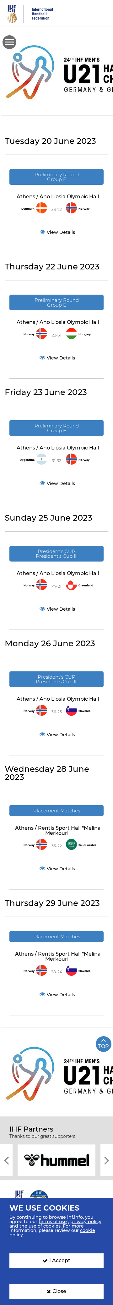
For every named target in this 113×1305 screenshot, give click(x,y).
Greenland (85, 585)
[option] (59, 1160)
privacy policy (85, 1221)
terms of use (53, 1221)
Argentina (27, 459)
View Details (61, 232)
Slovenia (84, 711)
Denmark (28, 208)
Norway (83, 208)
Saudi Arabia (87, 845)
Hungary (84, 334)
